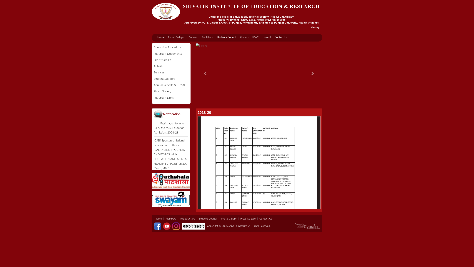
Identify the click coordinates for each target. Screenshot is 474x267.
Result (267, 37)
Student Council (208, 218)
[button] (205, 73)
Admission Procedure (167, 47)
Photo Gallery (162, 91)
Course (193, 37)
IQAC (255, 37)
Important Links (164, 97)
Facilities (206, 37)
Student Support (164, 78)
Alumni (243, 37)
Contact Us (281, 37)
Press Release (248, 218)
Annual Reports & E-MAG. (170, 85)
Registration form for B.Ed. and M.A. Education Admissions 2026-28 (169, 128)
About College (176, 37)
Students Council (226, 37)
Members (171, 218)
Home (160, 37)
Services (159, 72)
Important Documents (168, 53)
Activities (159, 66)
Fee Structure (162, 59)
